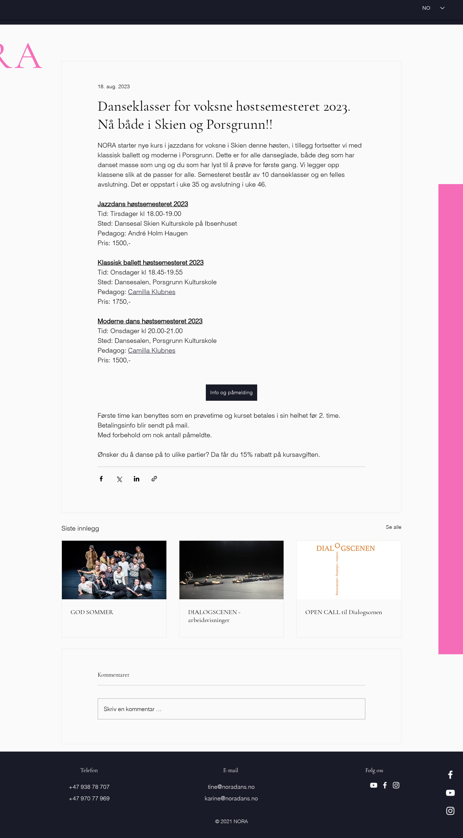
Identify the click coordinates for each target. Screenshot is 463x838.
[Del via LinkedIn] (136, 478)
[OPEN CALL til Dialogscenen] (349, 570)
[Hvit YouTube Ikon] (450, 792)
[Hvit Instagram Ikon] (450, 810)
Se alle (394, 527)
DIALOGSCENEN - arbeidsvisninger (214, 616)
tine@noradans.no (231, 786)
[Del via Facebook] (101, 478)
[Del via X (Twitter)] (118, 478)
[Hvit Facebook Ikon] (450, 774)
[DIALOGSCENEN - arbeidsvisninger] (231, 570)
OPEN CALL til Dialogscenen (343, 612)
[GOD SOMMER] (114, 570)
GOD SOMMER (92, 612)
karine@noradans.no (231, 798)
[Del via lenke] (154, 478)
